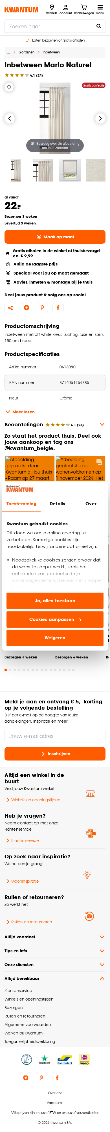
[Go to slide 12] (55, 670)
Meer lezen (23, 411)
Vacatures (55, 1103)
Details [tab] (57, 504)
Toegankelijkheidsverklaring (30, 1041)
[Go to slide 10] (46, 670)
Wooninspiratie (25, 881)
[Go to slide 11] (51, 670)
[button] (55, 476)
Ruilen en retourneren (31, 921)
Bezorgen (14, 1007)
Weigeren (55, 638)
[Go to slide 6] (28, 670)
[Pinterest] (42, 307)
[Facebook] (58, 307)
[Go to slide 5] (24, 670)
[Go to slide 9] (42, 670)
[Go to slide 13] (60, 670)
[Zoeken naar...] (98, 26)
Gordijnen (26, 52)
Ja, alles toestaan (55, 601)
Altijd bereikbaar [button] (22, 978)
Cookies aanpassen (51, 619)
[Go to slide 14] (64, 670)
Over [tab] (90, 504)
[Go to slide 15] (69, 670)
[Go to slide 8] (37, 670)
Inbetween (51, 52)
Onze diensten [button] (19, 964)
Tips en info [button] (16, 950)
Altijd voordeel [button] (20, 936)
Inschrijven (59, 753)
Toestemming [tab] (21, 504)
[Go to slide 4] (19, 670)
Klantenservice (25, 840)
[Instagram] (26, 307)
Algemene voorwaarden (28, 1024)
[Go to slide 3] (15, 670)
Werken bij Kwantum (24, 1033)
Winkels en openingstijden (35, 799)
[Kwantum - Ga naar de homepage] (21, 9)
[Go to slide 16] (73, 670)
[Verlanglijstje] (9, 87)
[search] (55, 26)
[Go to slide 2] (10, 670)
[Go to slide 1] (6, 670)
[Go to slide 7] (33, 670)
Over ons (55, 1093)
